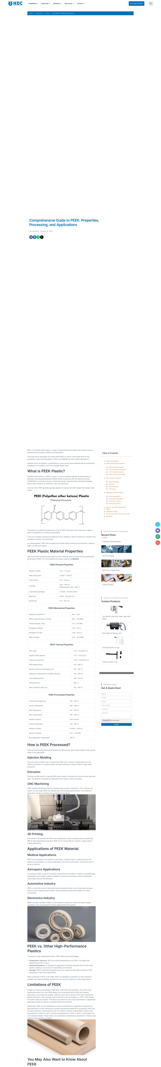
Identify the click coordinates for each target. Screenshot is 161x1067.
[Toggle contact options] (157, 524)
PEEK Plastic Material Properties (115, 463)
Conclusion (109, 516)
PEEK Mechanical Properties (117, 469)
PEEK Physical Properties (116, 467)
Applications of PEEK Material (114, 492)
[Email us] (157, 530)
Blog (47, 13)
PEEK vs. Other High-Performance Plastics (116, 508)
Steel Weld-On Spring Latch (112, 633)
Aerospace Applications (116, 499)
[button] (151, 3)
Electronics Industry (115, 503)
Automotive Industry (115, 501)
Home (31, 13)
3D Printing (112, 489)
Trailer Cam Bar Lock (109, 662)
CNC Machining (113, 486)
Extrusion (112, 484)
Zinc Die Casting (108, 556)
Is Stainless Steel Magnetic (111, 541)
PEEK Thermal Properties (116, 472)
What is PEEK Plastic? (112, 461)
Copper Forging (107, 585)
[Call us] (157, 542)
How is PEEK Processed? (113, 478)
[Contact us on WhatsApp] (157, 536)
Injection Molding (114, 482)
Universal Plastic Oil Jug (110, 647)
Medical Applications (115, 496)
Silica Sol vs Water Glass (111, 570)
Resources (39, 13)
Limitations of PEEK (111, 511)
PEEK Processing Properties (117, 474)
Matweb (76, 559)
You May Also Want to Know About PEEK (118, 514)
